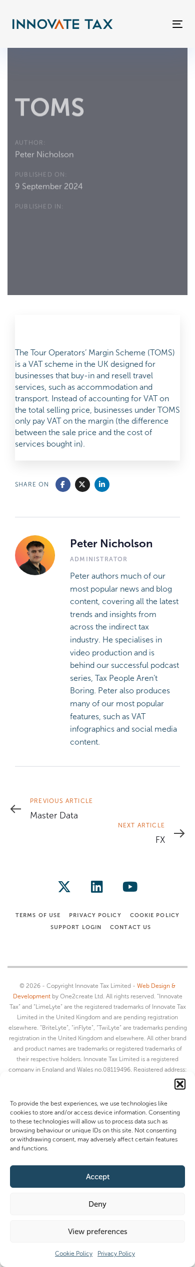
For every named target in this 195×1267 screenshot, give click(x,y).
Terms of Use (38, 915)
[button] (180, 1084)
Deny (97, 1204)
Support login (76, 927)
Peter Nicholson (44, 154)
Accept (98, 1177)
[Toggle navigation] (154, 24)
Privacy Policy (116, 1253)
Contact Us (130, 927)
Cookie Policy (73, 1253)
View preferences (98, 1232)
